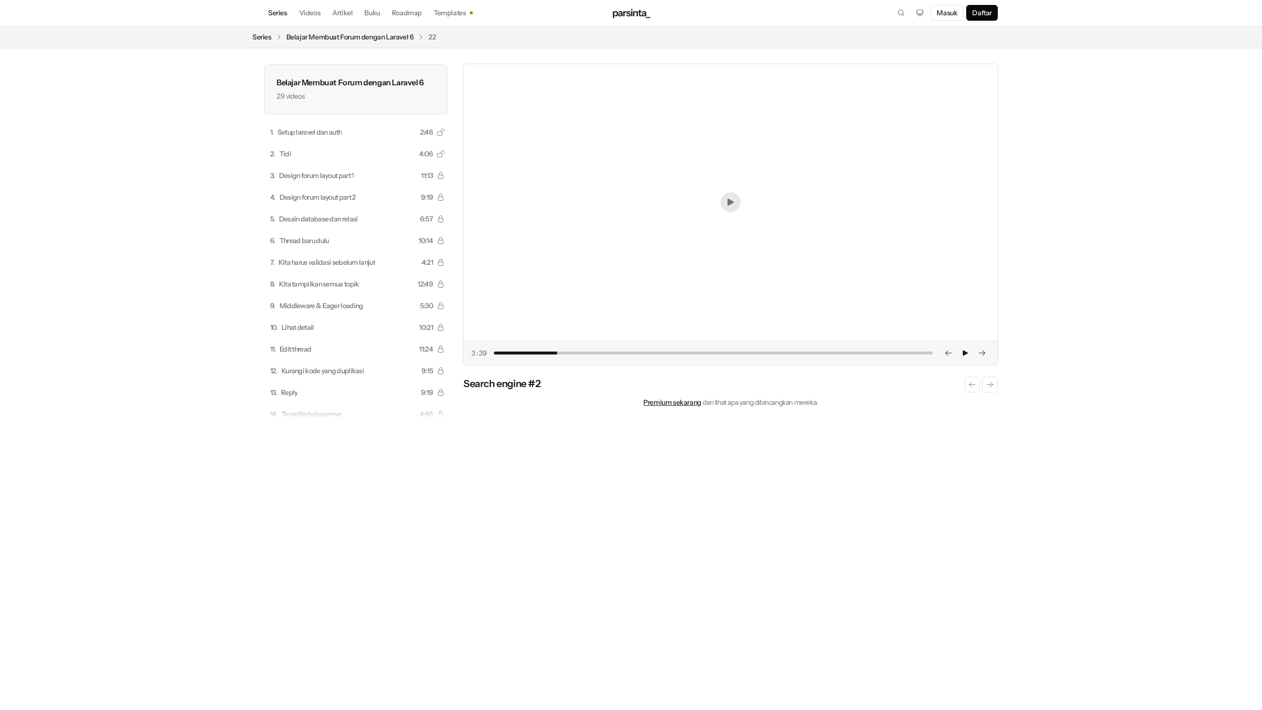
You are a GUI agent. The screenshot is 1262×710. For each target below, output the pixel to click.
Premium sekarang (672, 402)
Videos (310, 12)
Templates (450, 12)
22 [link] (432, 37)
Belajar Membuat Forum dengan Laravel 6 (350, 37)
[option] (356, 132)
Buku (372, 12)
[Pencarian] (901, 13)
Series (277, 12)
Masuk (947, 12)
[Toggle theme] (920, 13)
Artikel (342, 12)
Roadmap (407, 12)
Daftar (982, 12)
